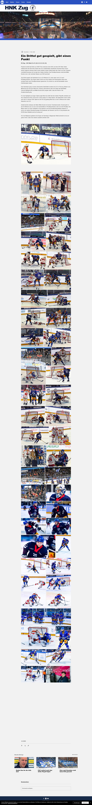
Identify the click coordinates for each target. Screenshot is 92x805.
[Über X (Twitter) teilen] (25, 745)
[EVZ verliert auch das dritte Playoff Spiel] (46, 762)
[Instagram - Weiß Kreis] (82, 2)
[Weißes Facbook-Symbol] (44, 798)
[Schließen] (90, 803)
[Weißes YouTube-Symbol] (48, 798)
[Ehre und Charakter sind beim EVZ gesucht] (68, 762)
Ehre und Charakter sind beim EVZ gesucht (68, 771)
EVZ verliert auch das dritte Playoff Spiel (45, 771)
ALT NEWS (23, 741)
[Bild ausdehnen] (32, 183)
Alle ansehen (75, 754)
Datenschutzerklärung (12, 803)
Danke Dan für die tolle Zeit (23, 771)
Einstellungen (77, 802)
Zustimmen (85, 802)
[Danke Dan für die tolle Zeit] (24, 762)
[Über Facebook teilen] (21, 745)
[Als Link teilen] (28, 745)
